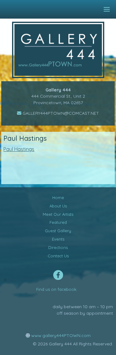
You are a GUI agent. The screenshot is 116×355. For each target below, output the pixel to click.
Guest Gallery (58, 230)
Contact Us (58, 255)
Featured (58, 222)
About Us (58, 205)
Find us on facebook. (56, 289)
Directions (58, 247)
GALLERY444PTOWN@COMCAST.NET (60, 113)
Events (58, 239)
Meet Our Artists (58, 214)
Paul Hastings (18, 149)
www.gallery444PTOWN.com (60, 335)
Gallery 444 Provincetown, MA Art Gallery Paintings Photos (62, 50)
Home (58, 197)
